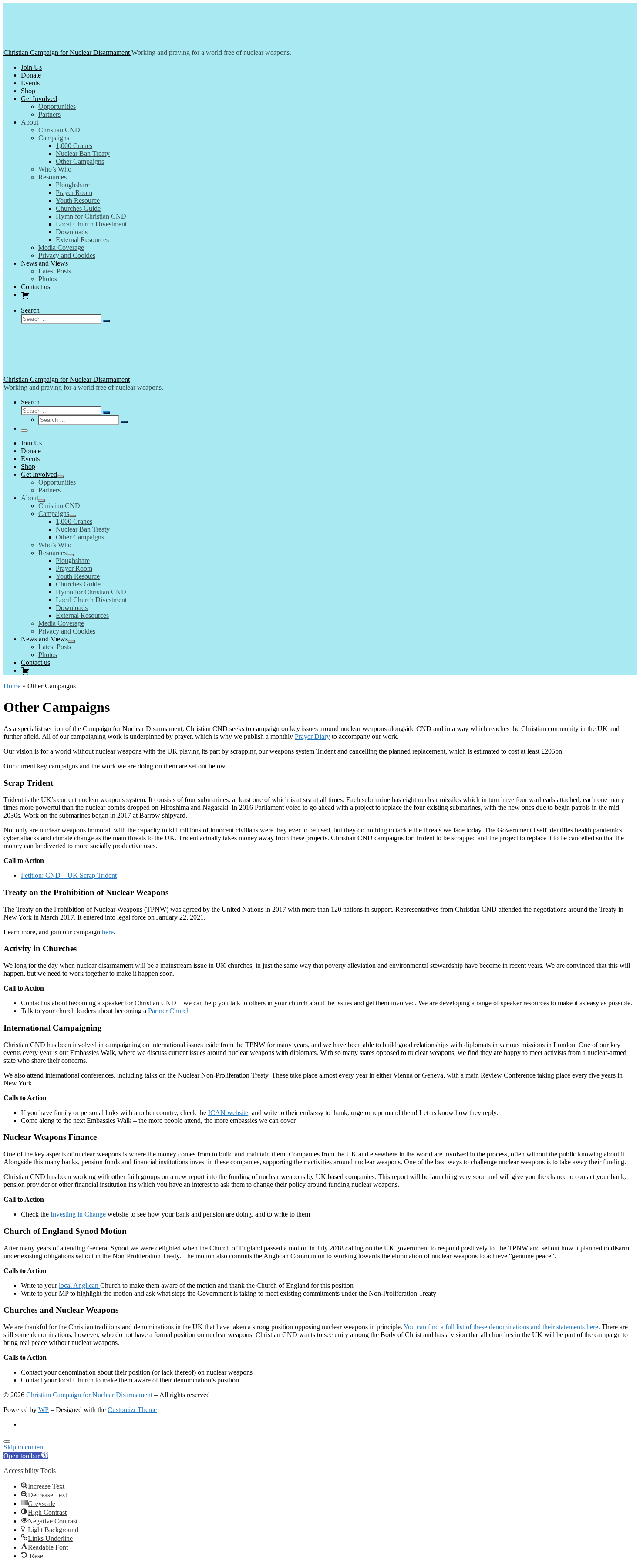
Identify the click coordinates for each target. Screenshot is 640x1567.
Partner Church (169, 1010)
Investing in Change (78, 1214)
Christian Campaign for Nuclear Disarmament (89, 1395)
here (108, 932)
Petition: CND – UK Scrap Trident (69, 875)
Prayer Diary (312, 736)
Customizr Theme (132, 1409)
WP (43, 1409)
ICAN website (228, 1112)
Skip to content (24, 1447)
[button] (25, 1455)
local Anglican (79, 1285)
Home (11, 686)
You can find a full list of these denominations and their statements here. (502, 1327)
